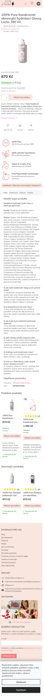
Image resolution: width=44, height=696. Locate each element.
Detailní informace (8, 118)
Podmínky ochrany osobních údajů (14, 556)
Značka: (11, 31)
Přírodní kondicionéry (21, 383)
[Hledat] (25, 3)
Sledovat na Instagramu (21, 622)
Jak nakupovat (6, 537)
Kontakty (4, 550)
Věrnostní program (8, 562)
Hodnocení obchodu (9, 559)
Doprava (4, 540)
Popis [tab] (5, 193)
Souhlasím (21, 690)
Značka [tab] (30, 193)
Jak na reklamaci (7, 547)
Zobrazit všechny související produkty (22, 185)
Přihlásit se (9, 656)
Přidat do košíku (22, 97)
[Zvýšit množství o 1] (10, 96)
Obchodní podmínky (9, 553)
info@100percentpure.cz (14, 578)
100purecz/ (9, 585)
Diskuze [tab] (22, 193)
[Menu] (38, 3)
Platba (3, 544)
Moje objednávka (7, 565)
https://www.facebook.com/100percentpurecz (22, 581)
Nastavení (21, 682)
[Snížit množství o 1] (10, 98)
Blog (3, 534)
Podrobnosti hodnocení (10, 29)
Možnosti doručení (8, 91)
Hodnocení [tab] (13, 193)
